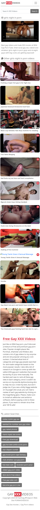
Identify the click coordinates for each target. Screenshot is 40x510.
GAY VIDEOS (10, 2)
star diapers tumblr (10, 449)
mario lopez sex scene (11, 434)
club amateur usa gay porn (13, 460)
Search (34, 11)
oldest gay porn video (11, 470)
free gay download (10, 439)
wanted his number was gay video (16, 424)
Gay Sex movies (12, 504)
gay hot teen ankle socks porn (15, 444)
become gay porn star (11, 485)
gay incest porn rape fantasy (14, 455)
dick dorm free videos (11, 475)
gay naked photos (10, 429)
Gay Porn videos (27, 504)
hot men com (8, 465)
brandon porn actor (25, 465)
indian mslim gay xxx (11, 419)
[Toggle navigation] (36, 3)
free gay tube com (10, 480)
